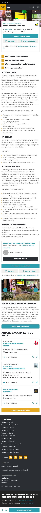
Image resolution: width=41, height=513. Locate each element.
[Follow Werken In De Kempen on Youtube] (25, 457)
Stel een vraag (20, 259)
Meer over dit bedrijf (20, 326)
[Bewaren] (6, 510)
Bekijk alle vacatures (20, 410)
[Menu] (8, 7)
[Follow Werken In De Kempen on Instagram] (15, 457)
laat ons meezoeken (26, 500)
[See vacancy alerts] (33, 7)
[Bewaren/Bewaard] (33, 357)
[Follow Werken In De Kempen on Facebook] (10, 457)
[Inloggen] (38, 7)
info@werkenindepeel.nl (9, 466)
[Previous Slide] (5, 290)
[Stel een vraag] (37, 357)
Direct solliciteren (21, 36)
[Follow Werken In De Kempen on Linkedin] (20, 457)
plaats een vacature (27, 503)
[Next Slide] (36, 290)
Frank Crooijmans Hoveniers (12, 23)
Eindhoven (8, 29)
